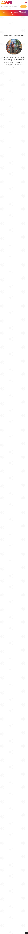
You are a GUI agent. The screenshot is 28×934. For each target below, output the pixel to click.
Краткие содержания (9, 35)
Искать (23, 6)
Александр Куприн (19, 35)
